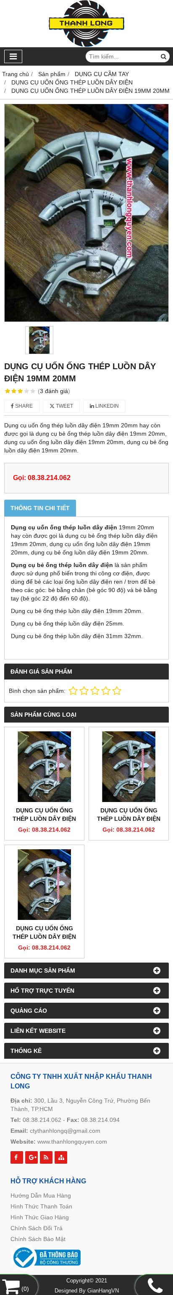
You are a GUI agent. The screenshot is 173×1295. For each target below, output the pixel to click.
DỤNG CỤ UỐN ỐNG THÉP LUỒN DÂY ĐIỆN (44, 814)
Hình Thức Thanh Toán (41, 1206)
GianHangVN (103, 1291)
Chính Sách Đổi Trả (36, 1228)
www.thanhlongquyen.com (72, 1141)
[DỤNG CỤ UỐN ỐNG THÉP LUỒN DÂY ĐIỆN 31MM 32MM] (44, 884)
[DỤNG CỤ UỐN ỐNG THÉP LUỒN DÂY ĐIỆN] (44, 766)
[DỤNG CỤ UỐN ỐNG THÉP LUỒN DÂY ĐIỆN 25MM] (128, 766)
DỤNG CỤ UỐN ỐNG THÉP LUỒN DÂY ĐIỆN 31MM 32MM (44, 936)
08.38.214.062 (42, 1119)
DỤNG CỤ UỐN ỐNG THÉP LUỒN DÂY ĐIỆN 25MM (128, 818)
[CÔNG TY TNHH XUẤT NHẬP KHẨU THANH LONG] (87, 45)
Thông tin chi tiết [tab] (40, 508)
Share (23, 406)
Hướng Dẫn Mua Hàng (40, 1195)
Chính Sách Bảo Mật (38, 1239)
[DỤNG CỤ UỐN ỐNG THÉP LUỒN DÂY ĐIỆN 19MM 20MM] (86, 213)
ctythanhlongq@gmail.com (65, 1130)
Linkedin (106, 406)
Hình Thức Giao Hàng (39, 1217)
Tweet (64, 406)
